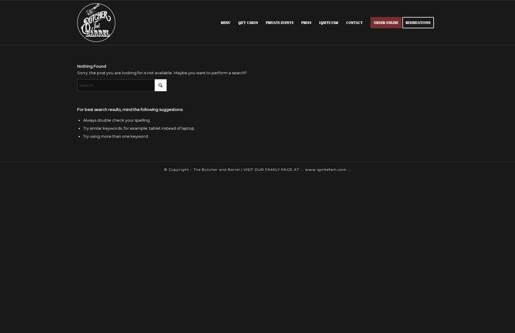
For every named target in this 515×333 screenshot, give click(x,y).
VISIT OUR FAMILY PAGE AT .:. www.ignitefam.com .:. (297, 169)
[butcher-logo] (96, 22)
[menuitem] (225, 22)
